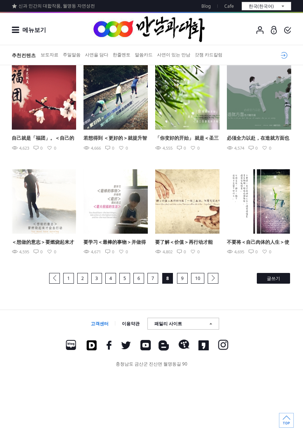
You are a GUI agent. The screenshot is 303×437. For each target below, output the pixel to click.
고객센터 (100, 323)
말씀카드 (144, 54)
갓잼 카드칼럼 (208, 54)
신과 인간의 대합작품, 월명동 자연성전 (56, 6)
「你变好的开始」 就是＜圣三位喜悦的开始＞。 (187, 138)
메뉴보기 (34, 29)
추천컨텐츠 (24, 55)
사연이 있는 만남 (173, 54)
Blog (206, 6)
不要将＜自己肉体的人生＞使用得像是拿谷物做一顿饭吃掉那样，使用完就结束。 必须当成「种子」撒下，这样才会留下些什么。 (258, 242)
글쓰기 (273, 278)
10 (197, 278)
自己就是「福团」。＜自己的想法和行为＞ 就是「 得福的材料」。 (43, 138)
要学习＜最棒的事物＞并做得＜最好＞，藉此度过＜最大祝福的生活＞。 (115, 242)
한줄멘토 (121, 54)
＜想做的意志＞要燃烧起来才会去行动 (43, 242)
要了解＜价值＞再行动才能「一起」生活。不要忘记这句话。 (186, 242)
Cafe (229, 6)
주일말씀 (72, 54)
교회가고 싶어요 (282, 55)
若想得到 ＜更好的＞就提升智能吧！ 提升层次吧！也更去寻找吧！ (115, 138)
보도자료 (49, 54)
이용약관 (131, 323)
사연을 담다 (96, 54)
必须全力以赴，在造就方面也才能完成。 (258, 138)
